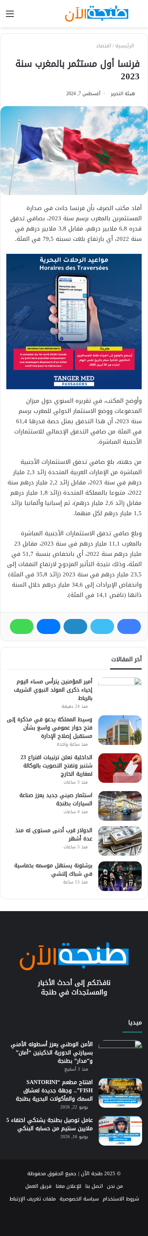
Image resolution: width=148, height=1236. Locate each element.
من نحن (115, 1186)
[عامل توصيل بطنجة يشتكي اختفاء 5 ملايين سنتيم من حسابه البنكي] (120, 1131)
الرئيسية (125, 46)
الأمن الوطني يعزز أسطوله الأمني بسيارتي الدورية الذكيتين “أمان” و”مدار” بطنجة (52, 1052)
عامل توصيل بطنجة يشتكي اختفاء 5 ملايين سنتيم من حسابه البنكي (49, 1124)
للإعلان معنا (68, 1186)
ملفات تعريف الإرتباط (32, 1199)
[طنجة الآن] (96, 14)
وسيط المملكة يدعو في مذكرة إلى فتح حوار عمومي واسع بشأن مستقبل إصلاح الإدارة (49, 727)
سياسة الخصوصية (79, 1199)
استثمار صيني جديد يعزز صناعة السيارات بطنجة (55, 799)
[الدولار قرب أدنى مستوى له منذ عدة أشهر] (120, 841)
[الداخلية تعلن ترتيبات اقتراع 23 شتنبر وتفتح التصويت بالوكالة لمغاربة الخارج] (120, 768)
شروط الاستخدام (121, 1199)
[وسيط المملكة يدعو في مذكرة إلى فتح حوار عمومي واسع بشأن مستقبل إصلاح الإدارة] (120, 730)
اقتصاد (103, 46)
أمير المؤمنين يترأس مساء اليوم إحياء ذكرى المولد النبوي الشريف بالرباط (53, 689)
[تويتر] (102, 626)
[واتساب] (22, 626)
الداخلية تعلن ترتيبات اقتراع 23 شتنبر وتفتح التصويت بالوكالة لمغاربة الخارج (56, 765)
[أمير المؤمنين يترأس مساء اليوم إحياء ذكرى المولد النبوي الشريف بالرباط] (120, 692)
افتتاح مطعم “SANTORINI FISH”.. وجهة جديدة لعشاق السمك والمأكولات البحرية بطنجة (54, 1090)
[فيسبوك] (129, 626)
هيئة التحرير (123, 93)
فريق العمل (38, 1186)
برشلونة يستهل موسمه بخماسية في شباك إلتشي (53, 869)
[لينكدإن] (75, 626)
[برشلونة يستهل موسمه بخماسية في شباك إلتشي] (120, 876)
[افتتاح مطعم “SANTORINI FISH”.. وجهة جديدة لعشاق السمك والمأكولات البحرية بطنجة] (120, 1093)
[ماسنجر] (48, 626)
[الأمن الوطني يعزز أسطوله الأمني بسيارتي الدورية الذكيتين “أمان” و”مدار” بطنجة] (120, 1055)
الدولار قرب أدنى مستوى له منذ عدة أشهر (53, 834)
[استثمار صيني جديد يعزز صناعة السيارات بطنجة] (120, 806)
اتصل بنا (94, 1186)
